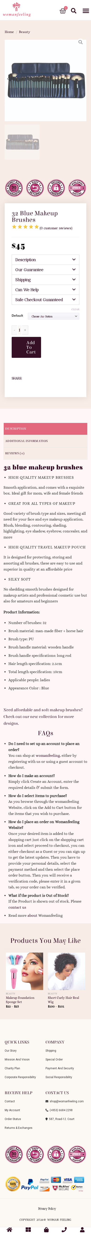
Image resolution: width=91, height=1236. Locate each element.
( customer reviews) (56, 228)
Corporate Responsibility (20, 1077)
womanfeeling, (48, 755)
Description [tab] (15, 429)
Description (25, 259)
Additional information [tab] (26, 441)
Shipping (23, 279)
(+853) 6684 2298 (60, 1110)
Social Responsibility (59, 1077)
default (17, 315)
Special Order (54, 1059)
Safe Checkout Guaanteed (39, 299)
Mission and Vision (17, 1059)
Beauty (24, 32)
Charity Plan (12, 1068)
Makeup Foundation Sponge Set (20, 1000)
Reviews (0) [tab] (14, 453)
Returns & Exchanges (18, 1128)
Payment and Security (60, 1068)
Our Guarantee (29, 269)
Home (9, 32)
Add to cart (31, 347)
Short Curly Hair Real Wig (63, 1000)
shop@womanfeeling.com (66, 1101)
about (32, 915)
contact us (17, 907)
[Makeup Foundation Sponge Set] (24, 969)
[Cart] (63, 11)
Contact (10, 1101)
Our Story (11, 1050)
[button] (85, 11)
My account (12, 1110)
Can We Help (27, 289)
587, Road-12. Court (61, 1119)
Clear (75, 309)
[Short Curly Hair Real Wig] (66, 969)
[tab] (45, 260)
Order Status (13, 1119)
